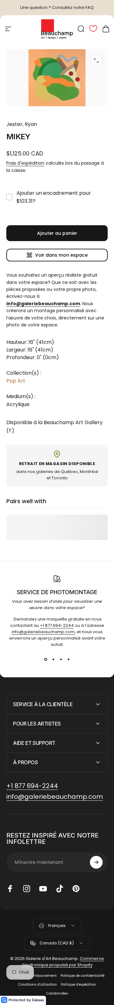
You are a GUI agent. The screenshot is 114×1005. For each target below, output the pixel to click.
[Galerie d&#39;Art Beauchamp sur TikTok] (59, 888)
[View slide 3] (61, 659)
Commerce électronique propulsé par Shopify (63, 962)
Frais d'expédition (25, 163)
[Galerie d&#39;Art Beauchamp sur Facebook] (10, 888)
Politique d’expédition (78, 984)
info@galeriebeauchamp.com (43, 632)
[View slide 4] (68, 659)
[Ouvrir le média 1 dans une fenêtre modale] (96, 60)
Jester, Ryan (21, 124)
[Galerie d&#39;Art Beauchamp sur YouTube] (43, 888)
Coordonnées (57, 993)
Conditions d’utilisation (37, 984)
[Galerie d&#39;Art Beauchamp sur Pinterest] (76, 888)
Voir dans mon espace (61, 255)
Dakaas (38, 1000)
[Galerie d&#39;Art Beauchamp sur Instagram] (26, 888)
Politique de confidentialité (82, 975)
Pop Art (15, 380)
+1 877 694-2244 (57, 625)
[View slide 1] (45, 659)
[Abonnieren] (96, 862)
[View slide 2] (53, 659)
